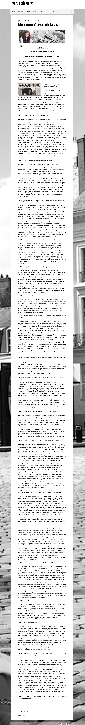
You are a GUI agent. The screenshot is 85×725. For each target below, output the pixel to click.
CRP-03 (47, 11)
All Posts (13, 11)
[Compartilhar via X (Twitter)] (21, 711)
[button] (71, 11)
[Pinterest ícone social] (61, 724)
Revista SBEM (20, 11)
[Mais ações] (66, 20)
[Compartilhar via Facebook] (18, 711)
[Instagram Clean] (66, 724)
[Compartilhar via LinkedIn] (24, 711)
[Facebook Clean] (63, 724)
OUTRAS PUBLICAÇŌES (55, 11)
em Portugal (40, 11)
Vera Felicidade (22, 3)
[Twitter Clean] (65, 724)
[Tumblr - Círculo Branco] (68, 724)
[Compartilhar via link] (28, 711)
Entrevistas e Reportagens (30, 11)
